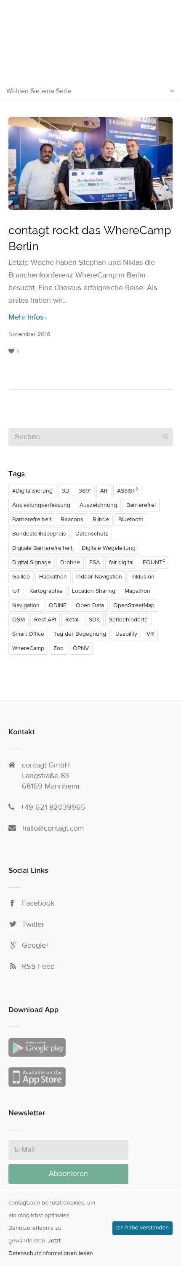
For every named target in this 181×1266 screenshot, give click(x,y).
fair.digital (121, 562)
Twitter (33, 924)
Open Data (90, 605)
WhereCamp (28, 648)
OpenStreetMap (133, 605)
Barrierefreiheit (31, 519)
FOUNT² (154, 562)
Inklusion (142, 577)
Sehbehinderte (128, 620)
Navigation (26, 605)
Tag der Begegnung (79, 634)
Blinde (101, 519)
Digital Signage (31, 562)
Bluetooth (131, 519)
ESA (94, 562)
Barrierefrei (141, 505)
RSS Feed (38, 966)
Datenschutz (91, 534)
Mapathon (137, 591)
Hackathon (53, 577)
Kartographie (46, 591)
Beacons (72, 519)
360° (85, 491)
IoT (16, 591)
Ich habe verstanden (142, 1228)
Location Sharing (93, 591)
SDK (94, 620)
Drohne (70, 562)
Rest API (45, 620)
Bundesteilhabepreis (39, 534)
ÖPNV (81, 648)
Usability (126, 634)
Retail (72, 620)
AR (104, 491)
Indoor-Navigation (99, 577)
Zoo (58, 648)
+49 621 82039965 (53, 807)
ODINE (58, 605)
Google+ (36, 945)
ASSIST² (127, 491)
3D (65, 491)
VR (150, 634)
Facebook (38, 903)
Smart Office (28, 634)
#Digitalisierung (32, 491)
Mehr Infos (25, 317)
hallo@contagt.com (53, 828)
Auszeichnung (98, 505)
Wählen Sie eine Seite (38, 91)
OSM (18, 620)
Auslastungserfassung (41, 505)
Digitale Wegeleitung (109, 548)
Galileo (21, 577)
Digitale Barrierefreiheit (42, 548)
